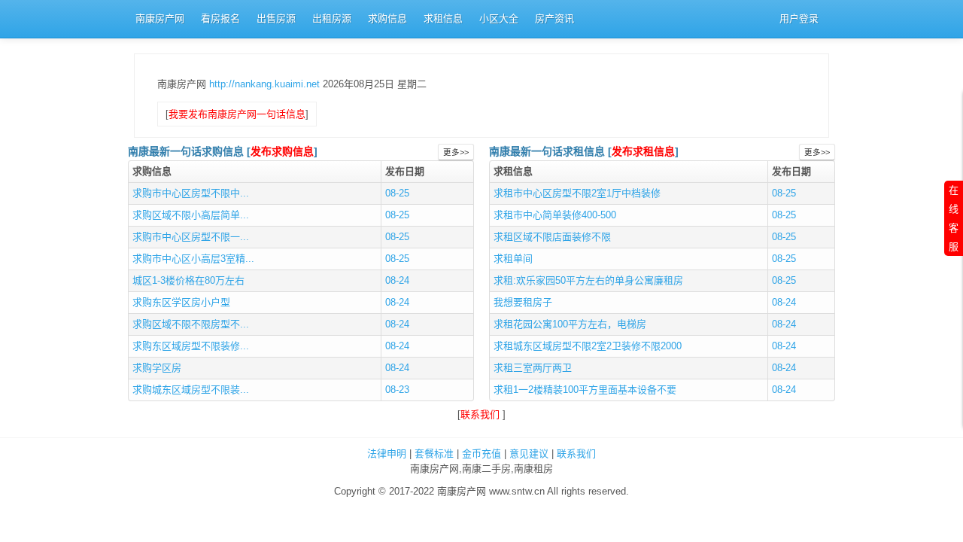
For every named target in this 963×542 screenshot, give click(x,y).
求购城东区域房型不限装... (190, 389)
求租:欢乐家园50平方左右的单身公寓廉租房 (588, 280)
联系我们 (481, 414)
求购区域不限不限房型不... (190, 324)
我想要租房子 (523, 302)
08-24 (397, 280)
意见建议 (528, 453)
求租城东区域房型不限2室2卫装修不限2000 (588, 346)
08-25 (397, 193)
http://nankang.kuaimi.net (266, 84)
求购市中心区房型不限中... (190, 193)
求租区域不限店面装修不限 (552, 236)
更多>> (456, 152)
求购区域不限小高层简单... (190, 215)
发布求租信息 (643, 151)
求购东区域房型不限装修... (190, 346)
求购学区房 (156, 367)
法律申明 (386, 453)
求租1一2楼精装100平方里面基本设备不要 (585, 389)
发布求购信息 (282, 151)
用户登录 (799, 18)
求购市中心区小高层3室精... (193, 258)
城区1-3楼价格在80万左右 (188, 280)
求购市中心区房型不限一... (190, 236)
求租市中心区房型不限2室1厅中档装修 (577, 193)
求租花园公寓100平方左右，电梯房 (570, 324)
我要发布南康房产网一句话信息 (237, 114)
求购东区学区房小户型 (181, 302)
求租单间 (513, 258)
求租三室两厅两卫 (533, 367)
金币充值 (481, 453)
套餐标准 (434, 453)
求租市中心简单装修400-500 (555, 215)
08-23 (397, 389)
